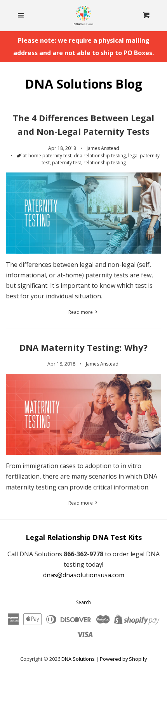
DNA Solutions (78, 658)
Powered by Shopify (123, 658)
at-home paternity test (47, 155)
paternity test (66, 162)
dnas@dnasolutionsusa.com (83, 575)
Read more (81, 312)
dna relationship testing (100, 155)
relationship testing (105, 162)
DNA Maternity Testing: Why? (83, 347)
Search (83, 602)
